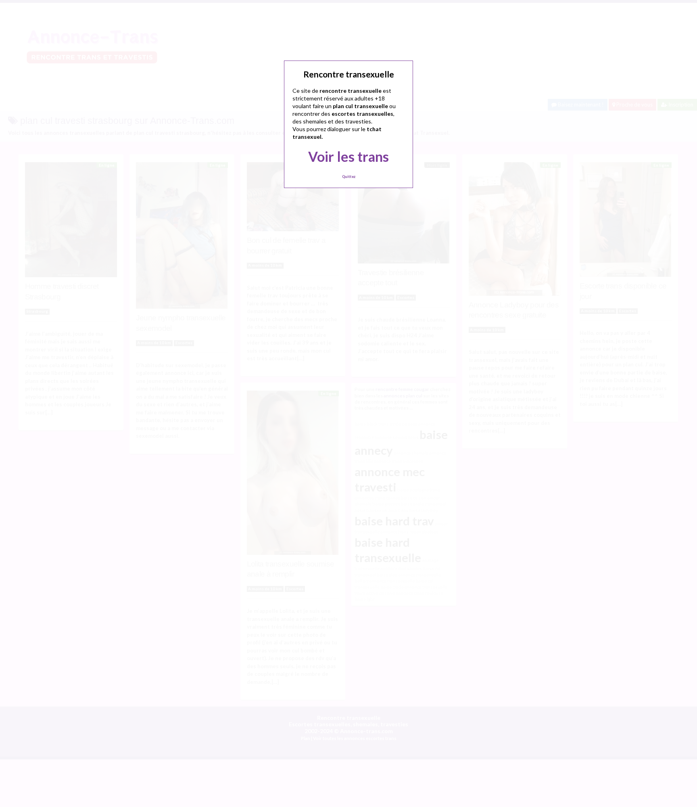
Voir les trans (348, 156)
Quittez (348, 176)
